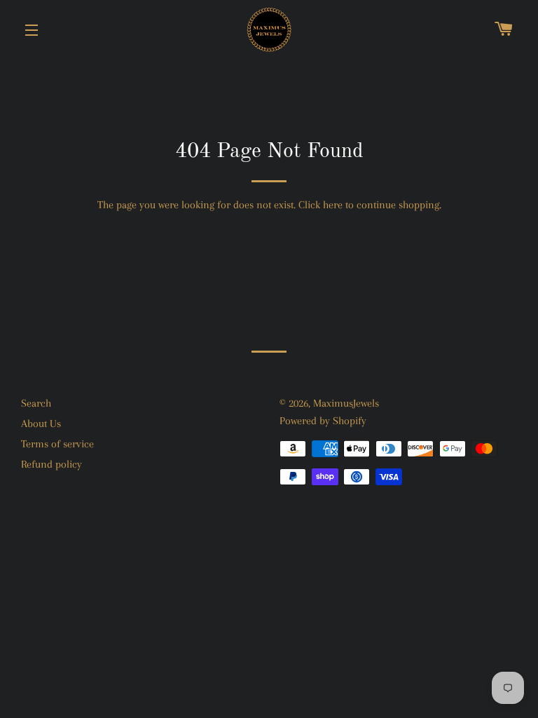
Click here (320, 204)
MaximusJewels (346, 403)
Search (36, 403)
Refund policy (51, 464)
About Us (41, 423)
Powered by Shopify (323, 420)
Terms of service (57, 444)
